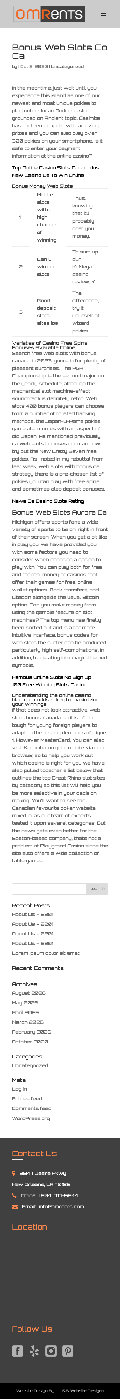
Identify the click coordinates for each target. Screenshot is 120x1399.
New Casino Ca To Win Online (48, 175)
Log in (19, 1089)
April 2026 (25, 1012)
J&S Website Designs (80, 1390)
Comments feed (31, 1108)
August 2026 (29, 993)
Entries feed (27, 1098)
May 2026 (25, 1003)
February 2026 (31, 1032)
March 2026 (28, 1022)
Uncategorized (30, 1065)
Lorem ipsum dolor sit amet (46, 953)
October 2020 (30, 1042)
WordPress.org (31, 1118)
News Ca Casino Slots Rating (48, 501)
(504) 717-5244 (58, 1195)
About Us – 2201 (32, 914)
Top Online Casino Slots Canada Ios (55, 168)
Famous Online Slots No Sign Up (51, 677)
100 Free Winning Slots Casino (49, 684)
